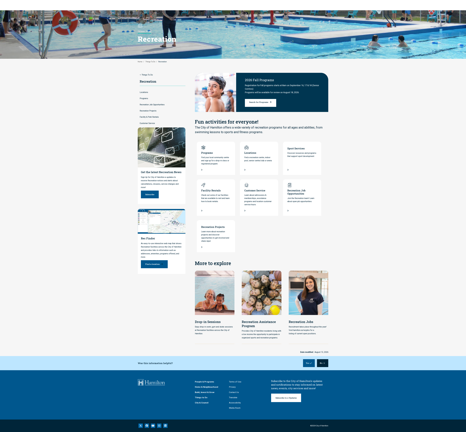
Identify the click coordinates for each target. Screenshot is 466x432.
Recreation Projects (148, 111)
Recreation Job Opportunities (152, 104)
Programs (144, 98)
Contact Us (234, 392)
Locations (144, 92)
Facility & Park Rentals (149, 117)
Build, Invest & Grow (204, 392)
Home (140, 62)
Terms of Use (235, 382)
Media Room (234, 408)
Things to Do (201, 397)
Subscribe (149, 194)
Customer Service (147, 123)
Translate (233, 397)
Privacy (232, 387)
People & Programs (204, 382)
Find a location (152, 264)
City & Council (201, 403)
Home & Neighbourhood (206, 387)
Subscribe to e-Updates (286, 398)
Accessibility (235, 403)
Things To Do (150, 62)
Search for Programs (258, 102)
